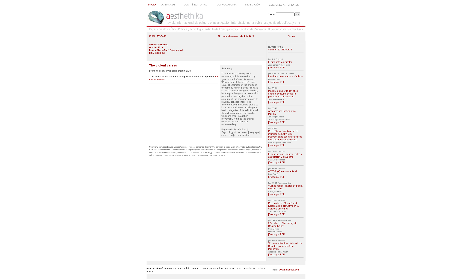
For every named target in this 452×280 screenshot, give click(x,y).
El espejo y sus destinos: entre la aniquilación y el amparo (285, 155)
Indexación (253, 4)
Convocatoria (227, 4)
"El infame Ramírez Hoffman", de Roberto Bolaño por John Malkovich (285, 246)
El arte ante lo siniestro (280, 62)
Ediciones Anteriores (284, 4)
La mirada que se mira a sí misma (285, 76)
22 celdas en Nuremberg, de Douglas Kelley (282, 224)
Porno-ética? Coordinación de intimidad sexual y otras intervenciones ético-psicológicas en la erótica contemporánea (285, 135)
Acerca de (168, 4)
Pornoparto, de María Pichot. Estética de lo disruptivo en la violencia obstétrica (283, 206)
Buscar (271, 14)
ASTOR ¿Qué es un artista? (282, 171)
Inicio (152, 4)
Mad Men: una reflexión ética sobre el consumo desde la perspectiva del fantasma (283, 94)
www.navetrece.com (289, 269)
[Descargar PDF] (276, 67)
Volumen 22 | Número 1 (280, 49)
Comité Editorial (196, 4)
